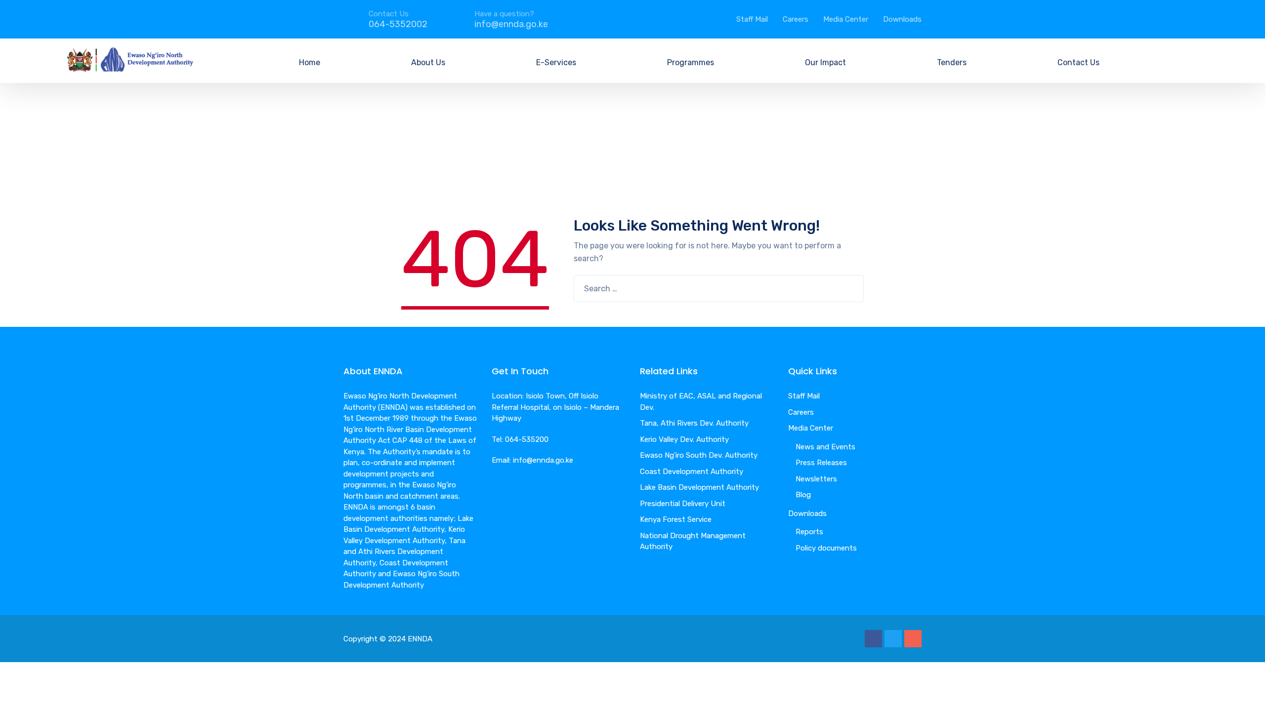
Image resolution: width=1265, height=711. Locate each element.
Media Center (845, 19)
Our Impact (825, 62)
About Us (428, 62)
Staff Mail (752, 19)
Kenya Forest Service (676, 519)
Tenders (952, 62)
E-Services (556, 62)
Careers (795, 19)
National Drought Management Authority (693, 541)
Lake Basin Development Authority (699, 487)
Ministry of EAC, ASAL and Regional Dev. (701, 402)
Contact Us (1078, 62)
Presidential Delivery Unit (682, 503)
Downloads (902, 19)
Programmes (690, 62)
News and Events (825, 446)
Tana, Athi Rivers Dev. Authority (694, 423)
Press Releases (821, 462)
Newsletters (816, 478)
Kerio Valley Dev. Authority (684, 439)
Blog (803, 494)
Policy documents (826, 548)
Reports (809, 531)
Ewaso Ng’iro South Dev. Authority (699, 455)
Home (309, 62)
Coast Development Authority (691, 471)
